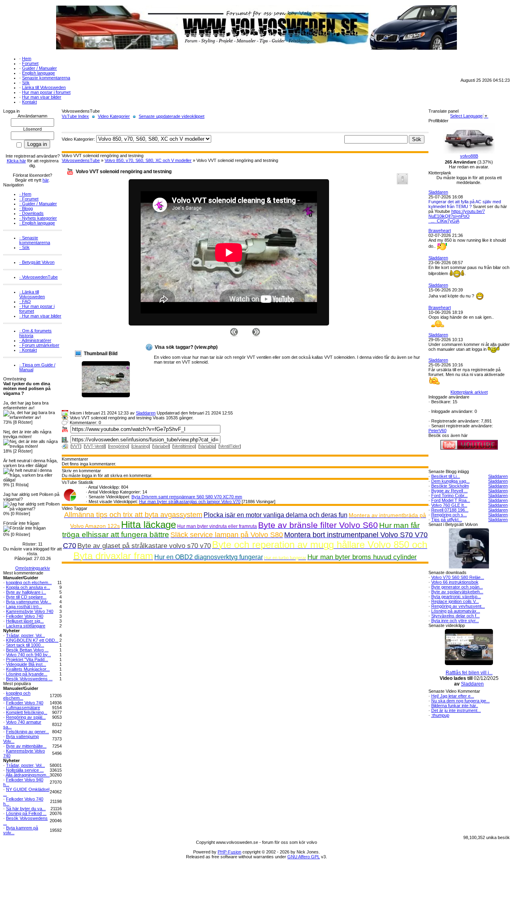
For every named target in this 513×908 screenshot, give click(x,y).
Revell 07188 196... (450, 510)
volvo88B (469, 156)
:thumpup (440, 715)
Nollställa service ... (25, 770)
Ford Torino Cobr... (449, 495)
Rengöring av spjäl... (26, 717)
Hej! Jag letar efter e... (452, 696)
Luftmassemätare (23, 707)
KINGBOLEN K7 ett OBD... (32, 640)
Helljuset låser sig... (25, 621)
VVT (76, 446)
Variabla (207, 446)
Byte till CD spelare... (26, 597)
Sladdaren (146, 413)
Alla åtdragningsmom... (28, 775)
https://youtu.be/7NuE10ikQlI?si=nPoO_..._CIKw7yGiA (456, 216)
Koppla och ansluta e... (28, 587)
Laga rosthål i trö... (24, 606)
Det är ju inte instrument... (456, 710)
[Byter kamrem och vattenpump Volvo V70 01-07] (256, 331)
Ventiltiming (184, 446)
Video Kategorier (114, 116)
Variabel (161, 446)
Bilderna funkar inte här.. (454, 705)
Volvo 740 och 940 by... (28, 654)
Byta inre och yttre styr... (455, 620)
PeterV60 (437, 430)
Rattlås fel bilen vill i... (469, 672)
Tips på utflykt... (446, 519)
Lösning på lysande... (26, 673)
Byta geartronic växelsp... (456, 596)
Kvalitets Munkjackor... (28, 669)
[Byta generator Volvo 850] (234, 331)
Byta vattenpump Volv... (28, 601)
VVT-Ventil (95, 446)
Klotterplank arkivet (469, 392)
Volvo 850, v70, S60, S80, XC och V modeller (148, 160)
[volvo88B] (469, 152)
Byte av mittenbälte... (26, 746)
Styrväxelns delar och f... (455, 615)
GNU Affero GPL (303, 856)
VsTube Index (75, 116)
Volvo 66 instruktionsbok (455, 582)
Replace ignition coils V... (455, 601)
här (45, 180)
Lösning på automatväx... (455, 611)
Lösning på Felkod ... (26, 813)
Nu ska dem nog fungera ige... (460, 700)
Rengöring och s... (449, 514)
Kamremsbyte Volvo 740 (29, 611)
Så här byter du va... (26, 808)
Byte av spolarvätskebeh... (457, 591)
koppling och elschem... (29, 582)
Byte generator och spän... (457, 586)
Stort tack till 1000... (25, 645)
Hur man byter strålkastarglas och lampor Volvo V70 (189, 501)
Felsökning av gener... (27, 731)
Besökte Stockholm (450, 485)
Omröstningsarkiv (32, 568)
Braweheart (439, 230)
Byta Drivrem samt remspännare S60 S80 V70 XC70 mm (186, 496)
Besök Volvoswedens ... (29, 678)
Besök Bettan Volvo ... (27, 649)
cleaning (141, 446)
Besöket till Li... (445, 476)
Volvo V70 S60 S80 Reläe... (457, 577)
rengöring (118, 446)
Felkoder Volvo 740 (24, 616)
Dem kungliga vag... (450, 481)
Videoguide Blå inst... (26, 664)
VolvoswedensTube (81, 160)
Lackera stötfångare (25, 625)
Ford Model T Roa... (450, 500)
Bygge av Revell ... (449, 490)
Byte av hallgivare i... (26, 592)
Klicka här (16, 160)
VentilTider (230, 446)
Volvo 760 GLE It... (449, 505)
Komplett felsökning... (26, 712)
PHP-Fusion (229, 851)
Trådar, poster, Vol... (25, 635)
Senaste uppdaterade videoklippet (171, 116)
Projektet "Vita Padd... (27, 659)
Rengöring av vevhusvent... (458, 606)
